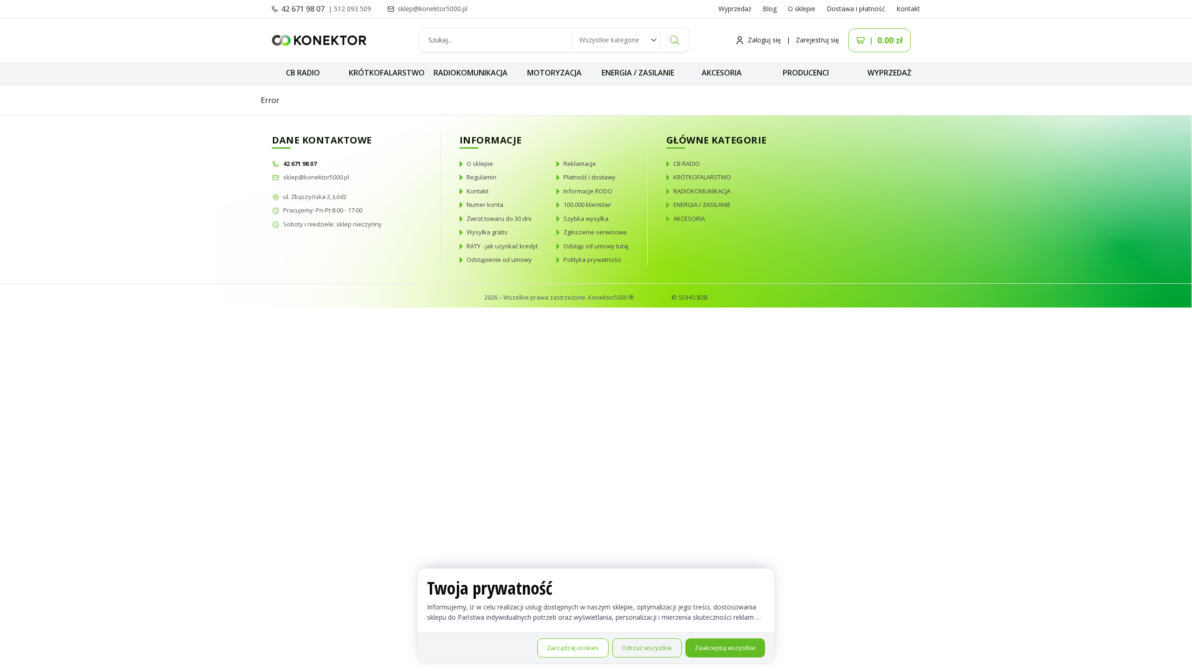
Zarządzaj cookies (573, 648)
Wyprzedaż (735, 8)
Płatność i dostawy (589, 177)
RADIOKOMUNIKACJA (470, 73)
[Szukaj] (675, 40)
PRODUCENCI (806, 73)
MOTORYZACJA (554, 73)
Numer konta (485, 204)
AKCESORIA (722, 73)
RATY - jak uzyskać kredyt (502, 246)
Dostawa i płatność (855, 8)
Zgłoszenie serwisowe (595, 232)
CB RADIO (303, 73)
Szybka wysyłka (586, 218)
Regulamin (481, 177)
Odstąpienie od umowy (499, 259)
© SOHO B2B (689, 297)
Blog (770, 8)
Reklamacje (579, 163)
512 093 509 (352, 8)
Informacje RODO (587, 191)
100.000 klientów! (587, 204)
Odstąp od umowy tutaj (596, 246)
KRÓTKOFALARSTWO (387, 73)
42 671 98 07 (303, 9)
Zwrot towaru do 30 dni (499, 218)
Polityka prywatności (592, 259)
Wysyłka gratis (487, 232)
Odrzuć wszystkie (647, 648)
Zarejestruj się (817, 39)
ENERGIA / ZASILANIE (638, 73)
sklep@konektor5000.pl (316, 177)
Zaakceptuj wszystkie (725, 648)
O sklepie (801, 8)
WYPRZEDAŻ (889, 73)
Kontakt (908, 8)
